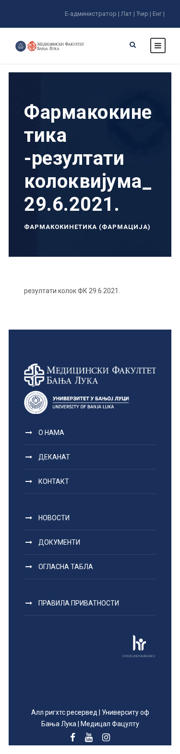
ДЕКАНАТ (54, 457)
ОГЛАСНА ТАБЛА (65, 567)
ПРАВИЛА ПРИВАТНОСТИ (78, 603)
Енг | (159, 13)
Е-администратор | (92, 13)
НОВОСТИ (54, 518)
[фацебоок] (72, 737)
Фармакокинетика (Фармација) (87, 226)
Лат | (128, 13)
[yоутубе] (89, 737)
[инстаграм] (106, 737)
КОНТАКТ (53, 481)
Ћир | (143, 13)
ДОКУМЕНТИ (59, 542)
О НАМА (51, 432)
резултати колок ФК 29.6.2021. (72, 291)
